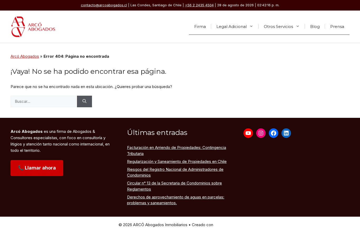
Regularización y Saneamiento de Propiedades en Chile (177, 161)
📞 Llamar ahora (37, 168)
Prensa (337, 26)
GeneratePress (228, 224)
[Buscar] (84, 102)
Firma (200, 26)
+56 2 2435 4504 (199, 5)
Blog (315, 26)
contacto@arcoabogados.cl (104, 5)
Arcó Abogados (25, 56)
